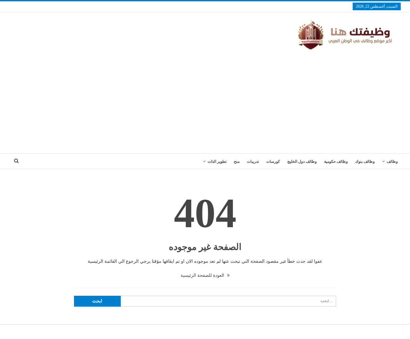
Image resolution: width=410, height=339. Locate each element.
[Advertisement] (205, 99)
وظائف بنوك (365, 161)
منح (237, 161)
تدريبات (253, 161)
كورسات (273, 161)
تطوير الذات (217, 161)
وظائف (392, 161)
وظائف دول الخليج (302, 161)
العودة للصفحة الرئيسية (203, 275)
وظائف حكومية (336, 161)
